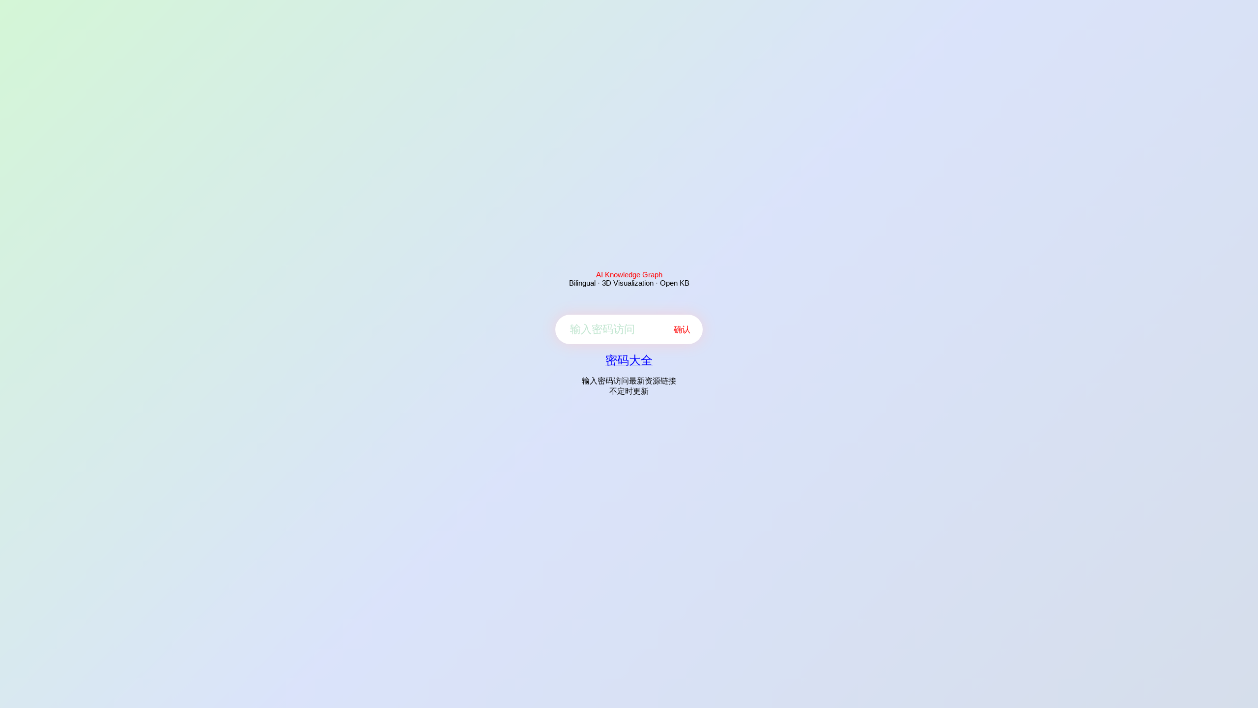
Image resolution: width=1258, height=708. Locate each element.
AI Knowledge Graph (629, 274)
